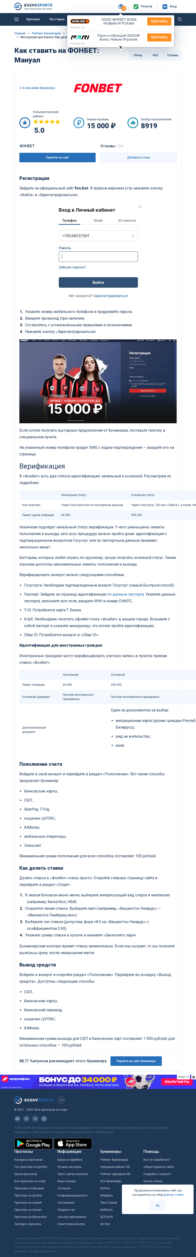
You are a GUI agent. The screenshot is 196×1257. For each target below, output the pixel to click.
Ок (158, 1205)
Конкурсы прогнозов (28, 1159)
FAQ (155, 55)
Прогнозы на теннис (28, 1209)
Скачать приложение (71, 1217)
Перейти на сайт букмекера (136, 1061)
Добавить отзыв (138, 157)
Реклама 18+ (77, 27)
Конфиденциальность (72, 1195)
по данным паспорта (125, 594)
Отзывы (172, 55)
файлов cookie (173, 1194)
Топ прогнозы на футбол (30, 1167)
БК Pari (105, 1224)
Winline (105, 1188)
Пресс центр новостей (72, 1174)
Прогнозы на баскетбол (30, 1217)
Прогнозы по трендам (29, 1188)
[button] (120, 6)
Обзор (138, 55)
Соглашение (65, 1202)
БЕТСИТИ (106, 1217)
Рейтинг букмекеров (114, 1159)
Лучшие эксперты (69, 1167)
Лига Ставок (108, 1202)
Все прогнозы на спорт (30, 1181)
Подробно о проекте (157, 1174)
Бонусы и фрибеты (70, 1159)
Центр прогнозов (25, 1174)
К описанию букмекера (38, 88)
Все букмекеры (110, 1181)
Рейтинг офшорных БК (115, 1174)
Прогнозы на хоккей (28, 1202)
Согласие (64, 1188)
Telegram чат (66, 1209)
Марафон (106, 1195)
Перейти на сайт (57, 157)
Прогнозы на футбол (28, 1195)
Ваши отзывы (66, 1181)
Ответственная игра (71, 1224)
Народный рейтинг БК (115, 1167)
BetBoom (106, 1209)
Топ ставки (57, 19)
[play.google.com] (33, 1143)
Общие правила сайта (158, 1167)
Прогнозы (33, 19)
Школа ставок (153, 1181)
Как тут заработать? (156, 1159)
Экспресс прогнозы (27, 1224)
